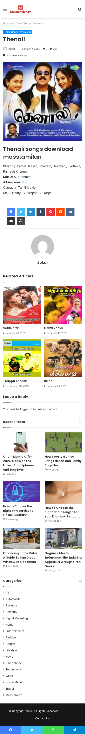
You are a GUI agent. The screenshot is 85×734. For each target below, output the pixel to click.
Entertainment (15, 631)
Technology (13, 669)
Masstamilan (14, 695)
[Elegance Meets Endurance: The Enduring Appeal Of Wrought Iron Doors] (63, 538)
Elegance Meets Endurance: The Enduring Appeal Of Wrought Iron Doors (63, 559)
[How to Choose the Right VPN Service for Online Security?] (21, 491)
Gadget (10, 643)
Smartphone (14, 663)
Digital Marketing (17, 618)
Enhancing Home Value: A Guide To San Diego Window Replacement (20, 557)
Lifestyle (11, 650)
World (9, 675)
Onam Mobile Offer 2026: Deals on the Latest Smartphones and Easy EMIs (18, 463)
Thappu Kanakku (15, 381)
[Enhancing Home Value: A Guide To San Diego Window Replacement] (21, 538)
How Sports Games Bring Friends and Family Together (63, 461)
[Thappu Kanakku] (22, 358)
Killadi (48, 381)
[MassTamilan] (20, 9)
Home (10, 23)
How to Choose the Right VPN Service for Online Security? (19, 510)
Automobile (13, 599)
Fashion (11, 637)
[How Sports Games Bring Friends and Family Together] (63, 442)
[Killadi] (63, 358)
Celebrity (12, 611)
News (9, 656)
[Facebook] (11, 212)
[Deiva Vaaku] (63, 305)
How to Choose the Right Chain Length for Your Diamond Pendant (62, 512)
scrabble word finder (64, 711)
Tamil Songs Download (30, 23)
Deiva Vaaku (53, 328)
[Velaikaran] (22, 305)
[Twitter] (21, 212)
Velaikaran (11, 328)
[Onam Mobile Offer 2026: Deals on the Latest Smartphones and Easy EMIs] (21, 442)
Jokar (11, 48)
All (7, 592)
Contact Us (42, 718)
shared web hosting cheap (72, 711)
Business (11, 605)
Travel (10, 688)
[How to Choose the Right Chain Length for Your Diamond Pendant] (63, 492)
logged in (26, 409)
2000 (25, 182)
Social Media (14, 682)
